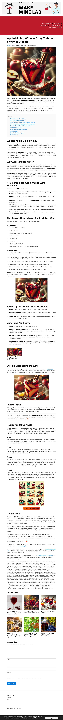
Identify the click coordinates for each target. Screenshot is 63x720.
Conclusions (14, 134)
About (60, 27)
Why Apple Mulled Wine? (17, 120)
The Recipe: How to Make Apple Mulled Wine (22, 124)
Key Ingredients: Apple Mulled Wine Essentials (22, 122)
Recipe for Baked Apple (17, 133)
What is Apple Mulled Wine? (17, 118)
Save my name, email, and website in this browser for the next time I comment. (24, 679)
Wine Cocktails (52, 27)
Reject (55, 717)
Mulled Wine (57, 23)
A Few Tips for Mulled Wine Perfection (20, 126)
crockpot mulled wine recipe (45, 555)
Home (8, 45)
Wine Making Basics (55, 25)
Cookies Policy (10, 695)
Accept (48, 717)
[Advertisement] (17, 25)
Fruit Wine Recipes (46, 23)
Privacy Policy (10, 693)
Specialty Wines (43, 25)
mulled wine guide (22, 546)
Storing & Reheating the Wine (18, 129)
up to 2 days (50, 369)
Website (9, 672)
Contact (9, 697)
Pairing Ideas (14, 131)
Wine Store (9, 699)
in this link (36, 718)
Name (8, 659)
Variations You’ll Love (16, 127)
